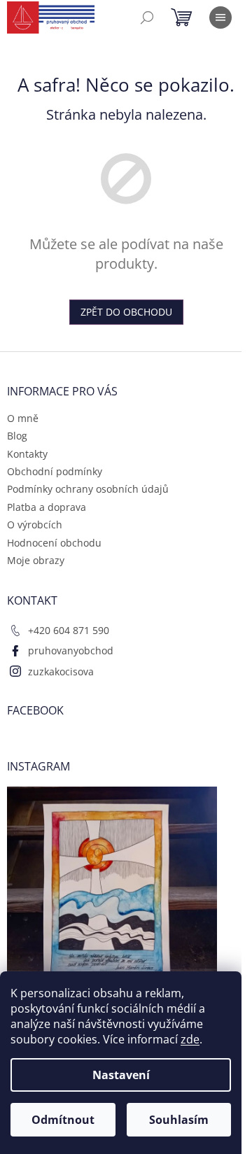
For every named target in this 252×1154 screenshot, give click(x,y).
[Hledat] (147, 17)
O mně (22, 418)
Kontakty (27, 453)
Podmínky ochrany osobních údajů (88, 488)
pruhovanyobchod (70, 650)
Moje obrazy (35, 560)
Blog (17, 435)
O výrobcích (34, 524)
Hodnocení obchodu (54, 542)
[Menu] (220, 17)
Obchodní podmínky (54, 471)
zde (190, 1039)
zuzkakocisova (61, 671)
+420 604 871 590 (68, 630)
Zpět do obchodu (126, 311)
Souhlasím (179, 1119)
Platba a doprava (46, 507)
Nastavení (121, 1075)
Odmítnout (62, 1119)
